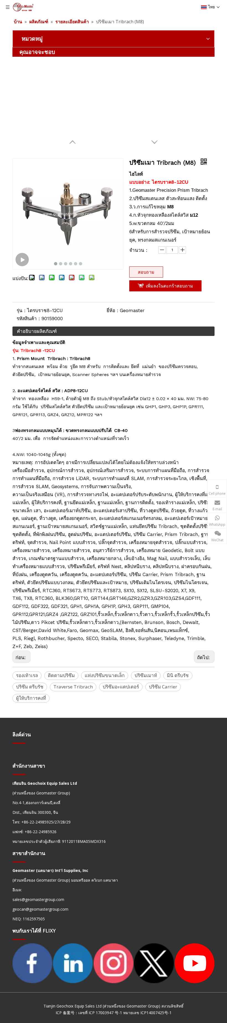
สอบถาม (146, 272)
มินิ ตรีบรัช (178, 675)
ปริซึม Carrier (163, 686)
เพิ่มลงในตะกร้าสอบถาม (169, 286)
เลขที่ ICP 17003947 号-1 (100, 1012)
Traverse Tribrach (73, 686)
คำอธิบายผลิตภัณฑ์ (37, 331)
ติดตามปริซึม (61, 675)
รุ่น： (22, 310)
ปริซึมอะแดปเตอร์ (121, 686)
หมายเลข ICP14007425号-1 (147, 1012)
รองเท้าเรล (27, 675)
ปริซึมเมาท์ (146, 675)
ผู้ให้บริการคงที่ (31, 698)
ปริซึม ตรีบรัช (29, 686)
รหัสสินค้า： (29, 318)
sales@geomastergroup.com (38, 899)
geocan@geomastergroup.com (40, 909)
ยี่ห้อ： (113, 310)
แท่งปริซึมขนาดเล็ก (105, 675)
